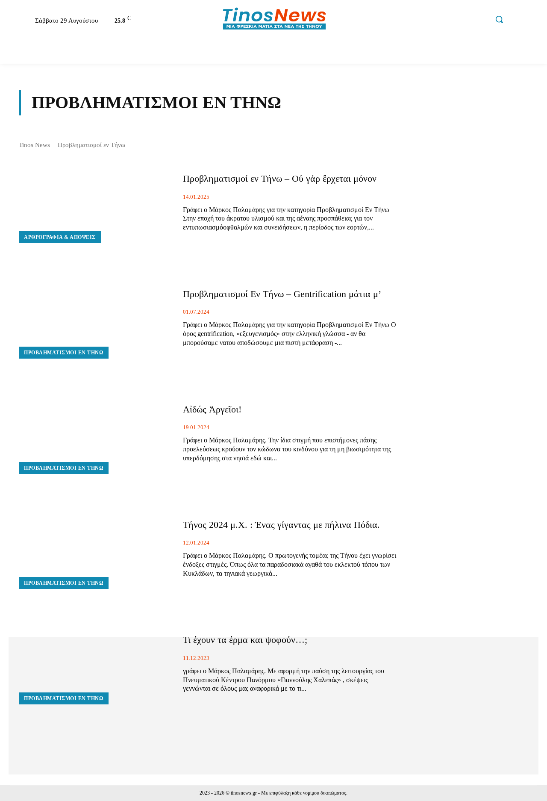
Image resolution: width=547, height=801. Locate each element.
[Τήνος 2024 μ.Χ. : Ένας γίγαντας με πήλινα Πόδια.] (94, 549)
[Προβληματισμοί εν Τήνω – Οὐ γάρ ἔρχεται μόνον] (94, 202)
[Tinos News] (274, 19)
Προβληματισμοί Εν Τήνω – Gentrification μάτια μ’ (282, 294)
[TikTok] (462, 20)
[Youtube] (481, 20)
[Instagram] (444, 20)
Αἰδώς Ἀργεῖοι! (212, 409)
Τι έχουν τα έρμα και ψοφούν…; (245, 639)
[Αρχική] (18, 51)
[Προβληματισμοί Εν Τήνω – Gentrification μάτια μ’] (94, 318)
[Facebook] (426, 20)
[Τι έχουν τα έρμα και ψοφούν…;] (94, 664)
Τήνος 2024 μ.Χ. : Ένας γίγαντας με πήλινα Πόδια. (282, 524)
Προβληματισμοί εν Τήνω (63, 353)
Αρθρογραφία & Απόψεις (60, 237)
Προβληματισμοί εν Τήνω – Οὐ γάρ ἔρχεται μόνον (279, 178)
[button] (499, 19)
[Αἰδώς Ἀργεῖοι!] (94, 433)
